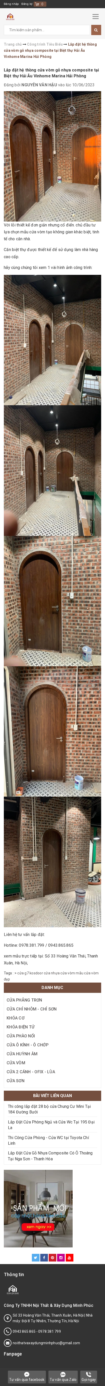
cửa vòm (67, 973)
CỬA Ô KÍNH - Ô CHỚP (27, 1045)
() (42, 4)
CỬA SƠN (15, 1080)
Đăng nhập (11, 4)
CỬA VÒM (16, 1062)
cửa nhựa (52, 973)
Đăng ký (26, 4)
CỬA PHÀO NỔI (21, 1036)
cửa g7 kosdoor (30, 973)
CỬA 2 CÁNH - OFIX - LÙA (31, 1071)
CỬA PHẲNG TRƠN (24, 1000)
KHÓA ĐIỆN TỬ (20, 1027)
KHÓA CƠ (15, 1018)
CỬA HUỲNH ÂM (22, 1053)
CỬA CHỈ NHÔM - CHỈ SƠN (32, 1009)
